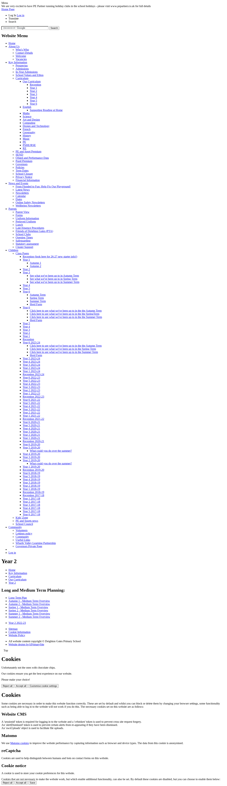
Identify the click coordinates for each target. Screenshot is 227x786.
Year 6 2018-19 (31, 473)
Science (27, 116)
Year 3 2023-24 (31, 364)
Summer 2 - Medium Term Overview (29, 616)
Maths (26, 113)
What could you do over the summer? (51, 450)
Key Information (18, 62)
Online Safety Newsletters (30, 202)
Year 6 (33, 103)
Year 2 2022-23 (31, 390)
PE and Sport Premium (28, 151)
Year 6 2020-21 (31, 422)
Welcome (21, 55)
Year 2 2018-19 (31, 485)
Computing (29, 122)
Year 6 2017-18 (31, 514)
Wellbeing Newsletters (28, 205)
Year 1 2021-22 (31, 415)
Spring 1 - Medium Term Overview (28, 607)
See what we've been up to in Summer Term (54, 282)
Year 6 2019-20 (31, 444)
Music (26, 138)
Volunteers (21, 530)
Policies (20, 167)
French (27, 129)
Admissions (22, 68)
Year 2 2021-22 (31, 412)
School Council (24, 523)
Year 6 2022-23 (31, 377)
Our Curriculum (32, 81)
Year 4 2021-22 (31, 406)
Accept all (21, 686)
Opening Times (24, 237)
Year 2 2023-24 (31, 367)
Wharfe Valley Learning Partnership (36, 543)
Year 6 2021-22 (31, 399)
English (27, 106)
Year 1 (33, 87)
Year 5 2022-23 (31, 380)
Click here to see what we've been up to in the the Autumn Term (66, 310)
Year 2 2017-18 (31, 501)
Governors (21, 164)
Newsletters (22, 192)
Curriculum (22, 78)
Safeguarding (23, 240)
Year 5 (33, 100)
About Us (14, 46)
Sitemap (13, 628)
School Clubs (23, 234)
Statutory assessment (27, 243)
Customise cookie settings (43, 686)
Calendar (21, 196)
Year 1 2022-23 (31, 393)
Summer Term (38, 301)
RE (24, 148)
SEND (19, 154)
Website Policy (17, 635)
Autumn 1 (35, 262)
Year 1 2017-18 (31, 498)
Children (13, 250)
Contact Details (24, 52)
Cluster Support (24, 246)
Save (32, 782)
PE (24, 141)
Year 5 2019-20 (31, 447)
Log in (20, 15)
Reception (35, 84)
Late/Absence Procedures (30, 227)
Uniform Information (27, 218)
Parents (13, 208)
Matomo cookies (19, 743)
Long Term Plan (18, 597)
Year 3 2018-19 (31, 482)
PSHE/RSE (29, 145)
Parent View (22, 211)
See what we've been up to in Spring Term (53, 278)
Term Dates (22, 170)
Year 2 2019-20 (31, 460)
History (27, 135)
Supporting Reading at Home (46, 110)
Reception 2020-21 (33, 441)
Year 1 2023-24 (31, 371)
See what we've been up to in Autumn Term (54, 275)
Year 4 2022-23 (31, 383)
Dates (19, 199)
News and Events (18, 183)
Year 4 (33, 97)
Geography (29, 132)
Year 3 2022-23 (31, 387)
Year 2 (33, 91)
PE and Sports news (27, 520)
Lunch (19, 224)
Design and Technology (36, 126)
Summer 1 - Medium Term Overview (29, 613)
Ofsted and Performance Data (32, 157)
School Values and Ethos (29, 75)
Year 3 (33, 94)
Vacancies (21, 59)
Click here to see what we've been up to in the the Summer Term (66, 317)
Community (15, 527)
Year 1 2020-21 (31, 438)
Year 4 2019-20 (31, 453)
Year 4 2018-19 (31, 479)
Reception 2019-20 (33, 469)
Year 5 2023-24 (31, 358)
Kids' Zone (22, 517)
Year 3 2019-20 (31, 457)
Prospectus (22, 65)
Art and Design (31, 119)
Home (12, 43)
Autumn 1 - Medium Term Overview (29, 600)
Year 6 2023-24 (31, 342)
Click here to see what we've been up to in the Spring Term (63, 348)
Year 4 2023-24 (31, 361)
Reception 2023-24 (33, 374)
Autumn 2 (35, 266)
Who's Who (22, 49)
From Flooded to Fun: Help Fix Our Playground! (43, 186)
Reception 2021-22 (33, 418)
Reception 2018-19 (33, 492)
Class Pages (22, 253)
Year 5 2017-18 (31, 511)
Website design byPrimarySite (26, 644)
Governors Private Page (29, 546)
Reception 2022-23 (33, 396)
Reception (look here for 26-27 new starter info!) (50, 256)
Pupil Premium (24, 161)
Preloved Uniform (26, 221)
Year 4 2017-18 (31, 508)
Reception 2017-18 (33, 495)
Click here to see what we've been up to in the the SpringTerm (64, 313)
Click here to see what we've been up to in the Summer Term (64, 352)
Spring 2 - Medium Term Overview (28, 610)
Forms (19, 215)
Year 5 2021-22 (31, 402)
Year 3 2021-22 (31, 409)
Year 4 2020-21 (31, 428)
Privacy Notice (24, 176)
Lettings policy (24, 533)
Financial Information (28, 180)
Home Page (8, 9)
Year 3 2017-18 (31, 504)
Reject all (7, 686)
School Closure (24, 173)
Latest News (23, 189)
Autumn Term (38, 294)
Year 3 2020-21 (31, 431)
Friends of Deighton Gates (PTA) (34, 231)
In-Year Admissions (27, 71)
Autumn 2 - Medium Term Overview (29, 604)
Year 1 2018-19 (31, 488)
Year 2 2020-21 (31, 434)
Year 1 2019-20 (31, 466)
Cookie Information (20, 632)
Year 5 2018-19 (31, 476)
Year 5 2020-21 (31, 425)
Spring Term (37, 297)
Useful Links (23, 539)
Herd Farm (36, 304)
